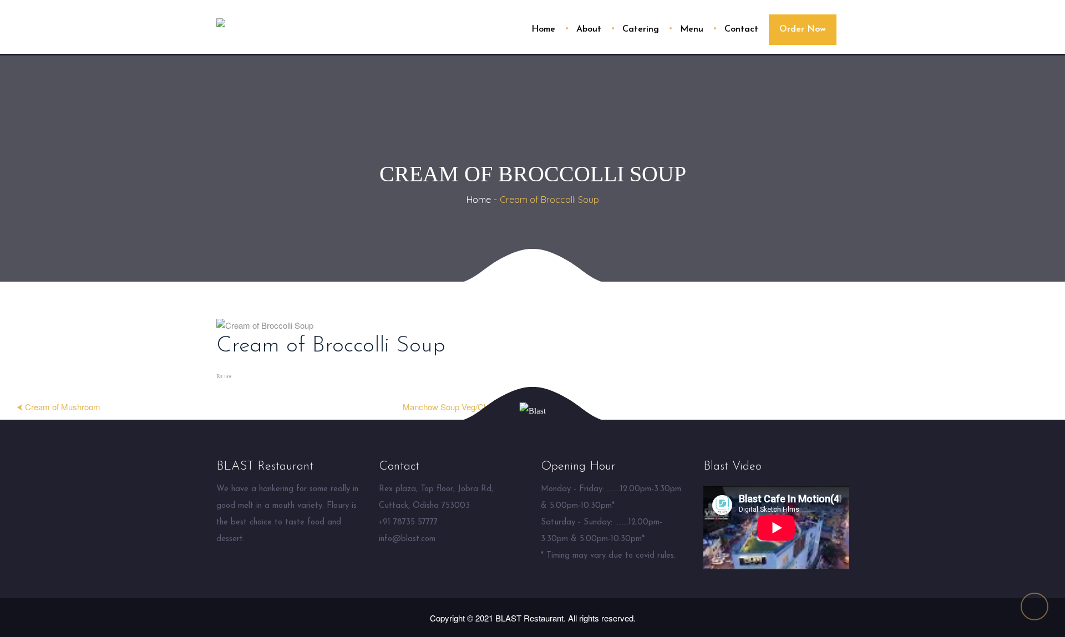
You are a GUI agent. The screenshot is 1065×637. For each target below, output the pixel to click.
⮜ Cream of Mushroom (58, 406)
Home (478, 199)
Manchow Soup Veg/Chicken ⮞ (459, 406)
